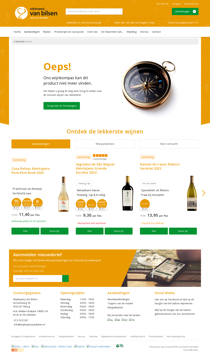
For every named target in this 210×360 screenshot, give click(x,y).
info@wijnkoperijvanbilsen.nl (29, 324)
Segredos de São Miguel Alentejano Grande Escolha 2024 (95, 168)
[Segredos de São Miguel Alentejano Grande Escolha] (127, 193)
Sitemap (93, 336)
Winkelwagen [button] (185, 11)
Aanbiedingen (32, 31)
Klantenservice (191, 3)
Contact (156, 31)
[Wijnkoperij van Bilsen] (36, 13)
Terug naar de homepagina (62, 105)
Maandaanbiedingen (118, 299)
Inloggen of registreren (23, 336)
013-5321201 (162, 3)
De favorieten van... (112, 31)
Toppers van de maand (120, 303)
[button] (16, 203)
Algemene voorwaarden (113, 336)
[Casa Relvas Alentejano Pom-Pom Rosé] (63, 194)
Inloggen (176, 3)
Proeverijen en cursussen (69, 31)
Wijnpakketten (115, 307)
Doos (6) (54, 231)
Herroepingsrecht (176, 336)
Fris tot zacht (149, 183)
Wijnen (47, 31)
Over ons (92, 31)
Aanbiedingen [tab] (41, 144)
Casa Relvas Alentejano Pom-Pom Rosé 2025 (30, 170)
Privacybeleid (156, 336)
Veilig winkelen (66, 336)
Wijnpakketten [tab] (105, 144)
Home (17, 31)
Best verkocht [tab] (169, 144)
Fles (25, 231)
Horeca (144, 31)
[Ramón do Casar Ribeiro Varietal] (192, 193)
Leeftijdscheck (137, 336)
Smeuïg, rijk (84, 183)
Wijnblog (132, 31)
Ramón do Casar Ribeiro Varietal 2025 (159, 166)
